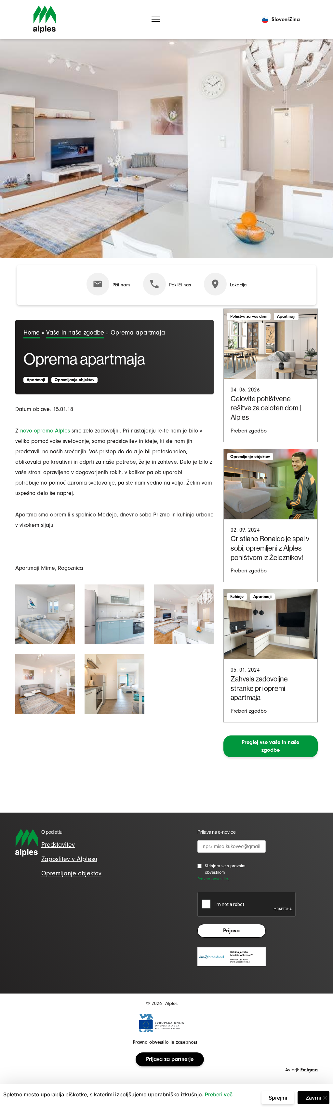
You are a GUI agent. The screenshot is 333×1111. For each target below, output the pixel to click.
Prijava (231, 930)
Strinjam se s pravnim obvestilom (225, 869)
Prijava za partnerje (169, 1059)
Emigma (309, 1070)
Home (31, 332)
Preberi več (219, 1094)
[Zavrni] (325, 1097)
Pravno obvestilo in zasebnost (165, 1042)
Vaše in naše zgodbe (75, 332)
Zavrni (313, 1097)
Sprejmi (278, 1097)
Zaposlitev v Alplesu (69, 859)
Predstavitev (58, 844)
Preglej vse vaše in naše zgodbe (270, 746)
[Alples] (44, 19)
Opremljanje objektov (71, 873)
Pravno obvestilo (212, 878)
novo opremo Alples (45, 430)
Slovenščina (286, 19)
